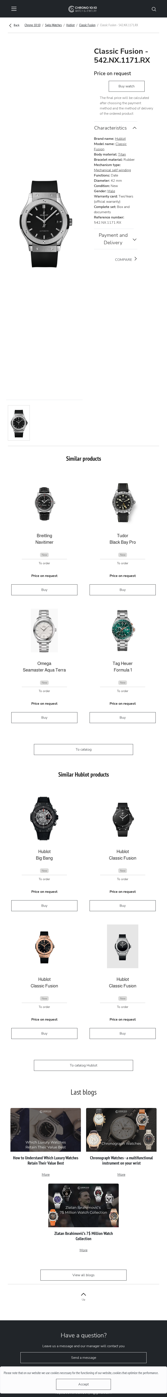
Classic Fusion (87, 25)
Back (16, 25)
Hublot (70, 25)
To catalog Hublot (83, 1065)
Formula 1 (123, 670)
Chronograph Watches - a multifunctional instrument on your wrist (121, 1160)
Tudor (122, 535)
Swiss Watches (53, 25)
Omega (44, 663)
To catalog (84, 749)
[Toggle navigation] (14, 8)
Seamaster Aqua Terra (44, 670)
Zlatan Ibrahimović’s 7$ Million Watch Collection (83, 1236)
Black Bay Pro (123, 542)
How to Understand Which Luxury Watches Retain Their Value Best (45, 1160)
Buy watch (127, 86)
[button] (154, 8)
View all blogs (83, 1275)
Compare (124, 259)
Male (111, 191)
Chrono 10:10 (32, 25)
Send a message (83, 1357)
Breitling (44, 535)
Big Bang (44, 858)
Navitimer (44, 542)
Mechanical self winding (112, 170)
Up (83, 1299)
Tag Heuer (123, 663)
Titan (122, 154)
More (46, 1174)
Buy (44, 589)
